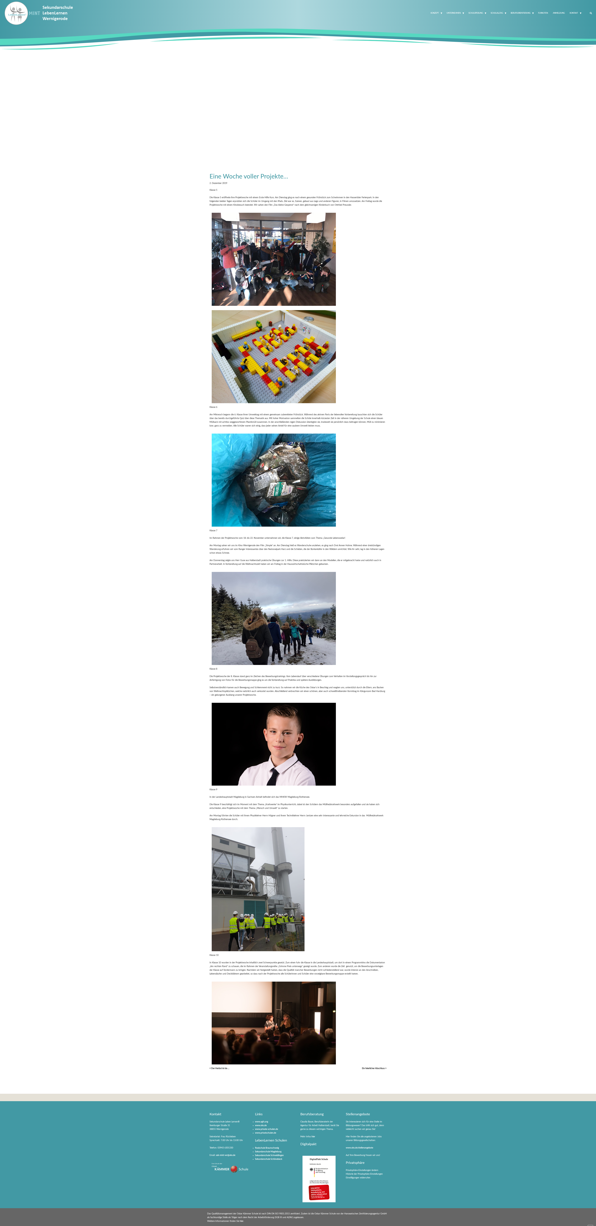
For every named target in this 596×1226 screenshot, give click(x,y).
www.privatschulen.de (265, 1133)
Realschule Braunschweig (267, 1148)
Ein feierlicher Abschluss (373, 1068)
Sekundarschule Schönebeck (268, 1159)
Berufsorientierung (520, 13)
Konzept (435, 13)
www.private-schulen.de (266, 1129)
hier (313, 1137)
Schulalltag (497, 13)
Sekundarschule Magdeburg (268, 1152)
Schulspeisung (475, 13)
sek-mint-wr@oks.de (225, 1155)
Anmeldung (559, 13)
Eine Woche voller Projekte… (249, 177)
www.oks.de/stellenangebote (359, 1148)
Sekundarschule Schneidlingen (269, 1155)
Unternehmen (454, 13)
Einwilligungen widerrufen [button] (358, 1178)
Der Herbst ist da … (220, 1068)
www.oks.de (261, 1125)
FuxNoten (543, 13)
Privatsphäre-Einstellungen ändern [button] (362, 1170)
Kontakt (574, 13)
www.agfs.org (261, 1122)
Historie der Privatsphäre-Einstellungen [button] (364, 1174)
